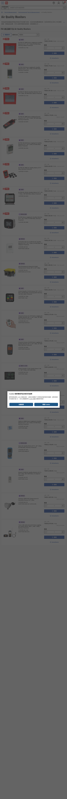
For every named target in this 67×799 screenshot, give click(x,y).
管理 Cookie (46, 404)
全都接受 (21, 404)
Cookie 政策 (32, 399)
